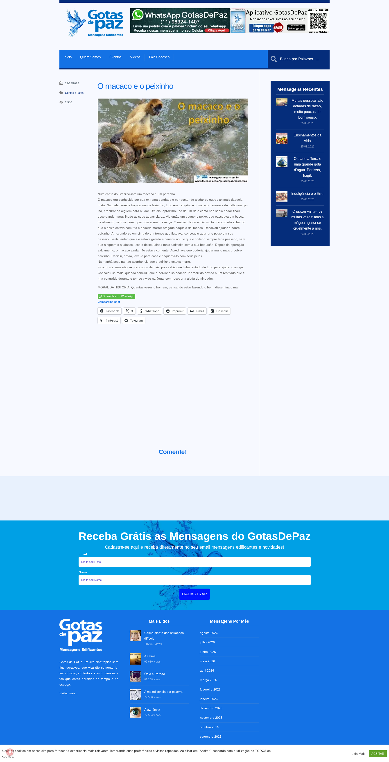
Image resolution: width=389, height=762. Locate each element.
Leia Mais (358, 753)
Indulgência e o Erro (307, 194)
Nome (83, 598)
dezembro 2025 (211, 734)
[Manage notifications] (10, 752)
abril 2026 (207, 697)
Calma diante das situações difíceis (164, 662)
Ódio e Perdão (154, 700)
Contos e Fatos (74, 92)
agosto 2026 (209, 659)
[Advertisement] (173, 392)
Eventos (115, 57)
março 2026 (208, 706)
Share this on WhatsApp (118, 296)
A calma (150, 682)
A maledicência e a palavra (163, 718)
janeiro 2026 (209, 725)
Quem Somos (90, 57)
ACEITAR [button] (377, 753)
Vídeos (135, 57)
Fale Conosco (159, 57)
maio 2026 (207, 687)
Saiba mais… (68, 719)
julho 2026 (207, 668)
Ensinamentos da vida (307, 138)
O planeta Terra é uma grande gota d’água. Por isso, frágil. (307, 167)
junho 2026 (208, 678)
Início (68, 57)
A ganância (152, 736)
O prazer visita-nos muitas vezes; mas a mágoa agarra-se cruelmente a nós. (307, 219)
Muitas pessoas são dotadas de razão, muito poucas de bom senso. (307, 109)
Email (83, 580)
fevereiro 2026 (210, 716)
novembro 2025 (211, 744)
